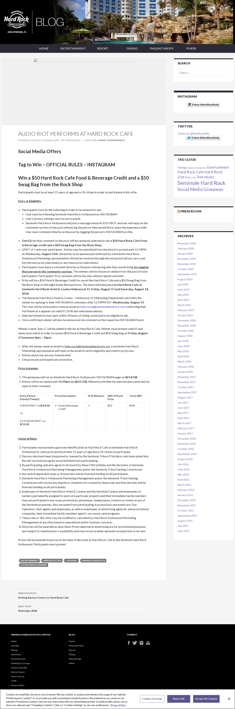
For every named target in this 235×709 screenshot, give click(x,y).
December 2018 (187, 320)
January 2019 (185, 315)
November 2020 (187, 243)
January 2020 (185, 253)
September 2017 (187, 392)
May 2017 (183, 412)
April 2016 (183, 479)
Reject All (179, 698)
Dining (132, 48)
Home (43, 48)
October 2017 (186, 387)
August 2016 (185, 459)
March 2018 (184, 361)
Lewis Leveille (73, 140)
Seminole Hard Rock (93, 560)
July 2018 (183, 340)
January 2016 (185, 495)
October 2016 (186, 448)
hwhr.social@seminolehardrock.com (102, 306)
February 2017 (186, 428)
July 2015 (183, 525)
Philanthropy (161, 48)
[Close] (229, 699)
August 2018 (185, 335)
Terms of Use (17, 676)
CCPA (14, 680)
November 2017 (187, 382)
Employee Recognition (196, 168)
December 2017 (187, 376)
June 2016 (183, 469)
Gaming (15, 645)
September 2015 (187, 515)
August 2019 (185, 279)
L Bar (194, 177)
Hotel (14, 641)
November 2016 (187, 443)
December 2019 (187, 258)
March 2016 (184, 484)
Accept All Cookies (206, 698)
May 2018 (183, 351)
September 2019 (187, 274)
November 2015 (187, 505)
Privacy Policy (17, 685)
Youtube (149, 643)
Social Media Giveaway (34, 565)
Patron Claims (18, 672)
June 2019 (183, 289)
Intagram (143, 643)
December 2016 (187, 438)
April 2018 (183, 356)
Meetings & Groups (20, 663)
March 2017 (184, 423)
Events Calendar (19, 667)
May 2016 (183, 474)
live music (71, 560)
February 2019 (186, 310)
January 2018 (185, 371)
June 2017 (183, 407)
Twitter (136, 643)
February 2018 (186, 366)
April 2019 (183, 299)
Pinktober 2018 (27, 608)
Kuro (188, 177)
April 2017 (183, 418)
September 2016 (187, 453)
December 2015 (187, 500)
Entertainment (73, 48)
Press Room (191, 211)
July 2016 (183, 464)
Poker (191, 48)
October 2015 (186, 510)
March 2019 (184, 305)
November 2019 (187, 263)
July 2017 (183, 402)
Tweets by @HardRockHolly (193, 133)
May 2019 (183, 294)
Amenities (16, 654)
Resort (102, 48)
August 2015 (185, 520)
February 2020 (186, 248)
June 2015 (183, 531)
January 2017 (185, 433)
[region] (117, 699)
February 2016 (186, 489)
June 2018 (183, 346)
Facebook (130, 643)
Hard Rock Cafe (52, 560)
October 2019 (186, 269)
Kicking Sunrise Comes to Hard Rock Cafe (43, 595)
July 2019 (183, 284)
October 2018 (186, 330)
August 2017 (185, 397)
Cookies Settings (152, 698)
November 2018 (187, 325)
